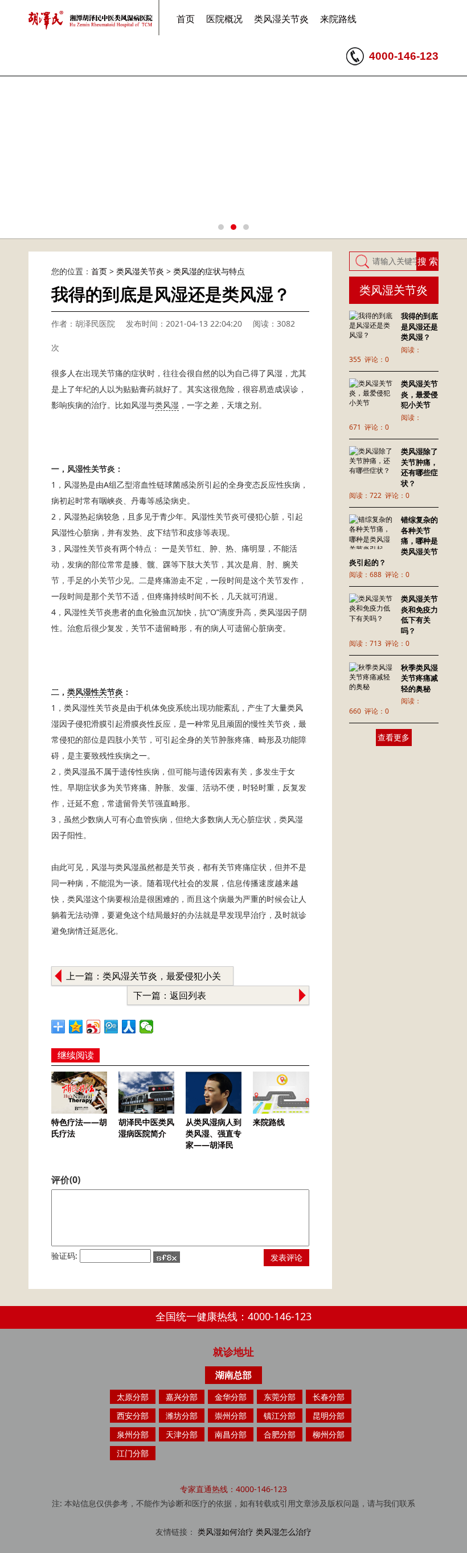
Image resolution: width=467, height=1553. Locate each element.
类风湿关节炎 (281, 19)
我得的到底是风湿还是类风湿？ (419, 326)
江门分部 (133, 1453)
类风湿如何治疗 (225, 1531)
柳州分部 (329, 1434)
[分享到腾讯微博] (111, 1026)
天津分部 (182, 1434)
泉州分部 (133, 1434)
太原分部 (133, 1396)
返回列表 (188, 995)
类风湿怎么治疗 (284, 1531)
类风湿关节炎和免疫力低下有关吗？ (419, 615)
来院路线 (338, 19)
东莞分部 (280, 1396)
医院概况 (224, 19)
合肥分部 (280, 1434)
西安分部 (133, 1415)
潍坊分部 (182, 1415)
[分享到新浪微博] (94, 1026)
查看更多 (393, 737)
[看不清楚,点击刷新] (166, 1257)
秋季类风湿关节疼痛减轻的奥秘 (419, 678)
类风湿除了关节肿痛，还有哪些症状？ (419, 467)
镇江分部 (280, 1415)
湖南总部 (233, 1375)
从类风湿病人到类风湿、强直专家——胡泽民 (213, 1133)
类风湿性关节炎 (95, 691)
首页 (186, 19)
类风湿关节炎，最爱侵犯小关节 (419, 394)
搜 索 (427, 261)
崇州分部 (231, 1415)
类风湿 (167, 404)
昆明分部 (329, 1415)
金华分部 (231, 1396)
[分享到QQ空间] (76, 1026)
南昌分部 (231, 1434)
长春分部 (329, 1396)
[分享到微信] (147, 1026)
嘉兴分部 (182, 1396)
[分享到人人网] (129, 1026)
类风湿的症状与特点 (209, 271)
